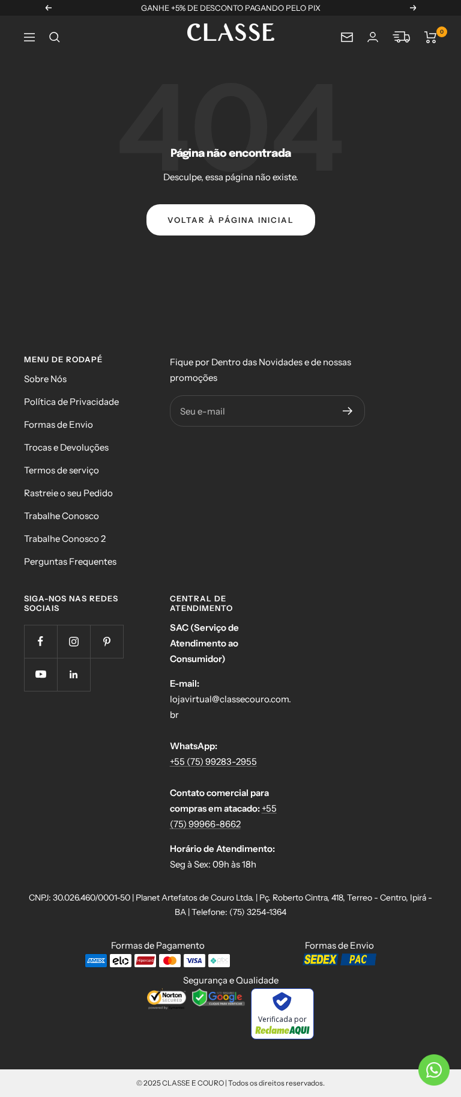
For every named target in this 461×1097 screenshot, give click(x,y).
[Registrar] (348, 411)
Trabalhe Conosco (61, 515)
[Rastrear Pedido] (401, 37)
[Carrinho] (430, 37)
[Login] (372, 37)
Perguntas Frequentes (70, 561)
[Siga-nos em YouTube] (40, 674)
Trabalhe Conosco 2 (65, 538)
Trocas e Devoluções (66, 447)
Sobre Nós (45, 378)
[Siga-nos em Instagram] (73, 641)
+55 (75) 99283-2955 (213, 761)
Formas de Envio (58, 424)
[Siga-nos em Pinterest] (106, 641)
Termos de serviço (61, 470)
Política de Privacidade (71, 401)
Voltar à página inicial (230, 220)
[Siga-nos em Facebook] (40, 641)
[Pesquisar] (54, 37)
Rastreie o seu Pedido (68, 493)
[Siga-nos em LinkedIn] (73, 674)
